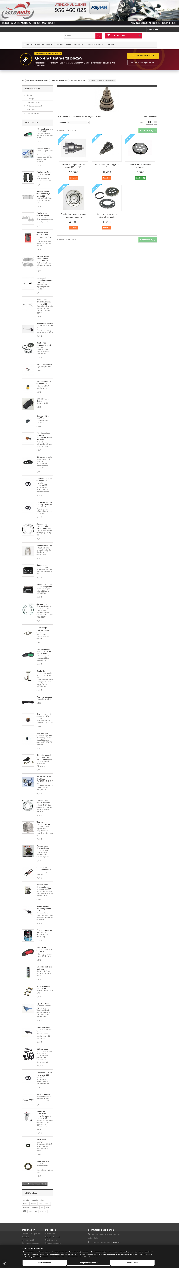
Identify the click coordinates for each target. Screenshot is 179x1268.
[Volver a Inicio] (22, 80)
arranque (43, 1211)
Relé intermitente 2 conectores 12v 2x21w (44, 716)
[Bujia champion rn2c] (28, 370)
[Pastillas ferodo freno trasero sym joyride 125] (28, 197)
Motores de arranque (78, 80)
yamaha (26, 1200)
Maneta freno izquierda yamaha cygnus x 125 (44, 302)
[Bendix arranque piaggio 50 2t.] (106, 148)
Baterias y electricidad (59, 80)
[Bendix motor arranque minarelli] (140, 148)
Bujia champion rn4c (45, 364)
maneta (35, 1207)
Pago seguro (30, 109)
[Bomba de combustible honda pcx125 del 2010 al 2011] (28, 676)
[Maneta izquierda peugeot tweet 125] (28, 1100)
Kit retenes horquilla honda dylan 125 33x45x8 (44, 459)
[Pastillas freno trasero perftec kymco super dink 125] (28, 238)
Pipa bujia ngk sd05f (44, 697)
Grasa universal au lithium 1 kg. (44, 931)
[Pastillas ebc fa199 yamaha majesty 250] (28, 177)
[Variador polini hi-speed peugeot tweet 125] (28, 154)
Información (32, 88)
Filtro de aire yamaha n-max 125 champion (44, 949)
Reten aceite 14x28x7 (42, 1141)
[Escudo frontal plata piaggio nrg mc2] (28, 551)
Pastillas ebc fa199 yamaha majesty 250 (44, 174)
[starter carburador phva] (28, 760)
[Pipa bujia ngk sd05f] (28, 702)
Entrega (29, 95)
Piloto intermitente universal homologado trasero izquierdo (44, 436)
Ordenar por (61, 122)
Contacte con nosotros (30, 1243)
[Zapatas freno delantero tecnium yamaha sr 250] (28, 609)
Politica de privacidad (34, 106)
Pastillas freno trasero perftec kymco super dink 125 (44, 236)
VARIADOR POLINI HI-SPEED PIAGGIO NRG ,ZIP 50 (45, 780)
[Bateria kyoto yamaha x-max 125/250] (28, 570)
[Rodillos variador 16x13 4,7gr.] (28, 992)
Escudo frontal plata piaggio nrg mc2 (44, 547)
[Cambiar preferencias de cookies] (5, 1263)
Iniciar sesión (152, 29)
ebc (42, 1207)
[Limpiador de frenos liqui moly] (28, 972)
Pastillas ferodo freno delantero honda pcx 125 (43, 258)
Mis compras (50, 1234)
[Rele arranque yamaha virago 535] (28, 739)
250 (24, 1211)
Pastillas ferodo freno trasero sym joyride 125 (44, 194)
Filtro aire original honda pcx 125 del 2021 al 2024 (44, 651)
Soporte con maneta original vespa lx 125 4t (45, 325)
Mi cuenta (50, 1229)
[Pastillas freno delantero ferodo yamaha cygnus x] (28, 851)
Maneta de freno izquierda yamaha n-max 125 (45, 280)
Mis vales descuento (53, 1237)
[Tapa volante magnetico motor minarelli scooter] (28, 827)
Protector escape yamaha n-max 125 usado (44, 1029)
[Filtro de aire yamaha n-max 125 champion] (28, 953)
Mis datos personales (53, 1243)
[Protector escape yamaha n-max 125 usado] (28, 1033)
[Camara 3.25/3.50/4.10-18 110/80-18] (28, 404)
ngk (47, 1207)
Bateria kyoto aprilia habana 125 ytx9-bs (44, 585)
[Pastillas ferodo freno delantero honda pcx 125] (28, 262)
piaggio (35, 1200)
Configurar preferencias (88, 1263)
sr (36, 1211)
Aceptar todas (132, 1263)
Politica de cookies (33, 113)
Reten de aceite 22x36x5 (43, 1162)
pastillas (26, 1207)
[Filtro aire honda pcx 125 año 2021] (28, 134)
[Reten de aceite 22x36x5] (28, 1167)
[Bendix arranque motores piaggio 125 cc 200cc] (73, 148)
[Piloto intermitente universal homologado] (28, 439)
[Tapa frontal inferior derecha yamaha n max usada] (28, 1009)
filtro (42, 1200)
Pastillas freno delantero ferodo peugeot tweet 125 (44, 887)
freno (31, 1211)
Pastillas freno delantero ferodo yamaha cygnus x (44, 848)
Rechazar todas (44, 1263)
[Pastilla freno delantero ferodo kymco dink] (28, 218)
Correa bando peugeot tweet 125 (44, 868)
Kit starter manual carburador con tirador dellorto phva (44, 757)
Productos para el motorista (70, 44)
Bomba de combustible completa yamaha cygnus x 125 (44, 1115)
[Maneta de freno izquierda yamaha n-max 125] (28, 283)
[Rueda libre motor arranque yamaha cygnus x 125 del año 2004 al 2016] (73, 198)
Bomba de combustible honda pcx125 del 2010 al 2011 (44, 674)
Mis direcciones (51, 1240)
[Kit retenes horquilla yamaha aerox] (28, 484)
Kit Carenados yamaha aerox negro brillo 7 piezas (45, 1051)
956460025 (116, 1242)
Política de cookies (90, 1257)
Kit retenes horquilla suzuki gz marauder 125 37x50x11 (44, 504)
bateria (25, 1204)
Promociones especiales (31, 1234)
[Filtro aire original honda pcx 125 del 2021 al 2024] (28, 655)
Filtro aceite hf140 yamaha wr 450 (44, 383)
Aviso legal (30, 99)
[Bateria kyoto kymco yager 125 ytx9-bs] (28, 590)
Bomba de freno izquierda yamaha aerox (44, 908)
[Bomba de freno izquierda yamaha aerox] (28, 912)
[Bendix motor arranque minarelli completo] (28, 348)
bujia (40, 1204)
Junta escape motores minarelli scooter (43, 630)
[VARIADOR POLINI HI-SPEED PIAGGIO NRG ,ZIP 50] (28, 782)
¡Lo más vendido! (28, 1240)
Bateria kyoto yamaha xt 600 (42, 566)
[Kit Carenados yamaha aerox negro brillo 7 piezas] (28, 1054)
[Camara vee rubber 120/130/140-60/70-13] (28, 421)
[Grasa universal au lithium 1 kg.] (28, 935)
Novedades (31, 122)
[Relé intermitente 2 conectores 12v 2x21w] (28, 719)
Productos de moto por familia (38, 44)
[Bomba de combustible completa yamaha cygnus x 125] (28, 1117)
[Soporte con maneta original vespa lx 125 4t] (28, 329)
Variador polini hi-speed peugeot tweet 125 (45, 150)
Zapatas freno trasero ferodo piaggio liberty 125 (44, 526)
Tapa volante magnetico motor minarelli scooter (43, 824)
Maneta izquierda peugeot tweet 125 (44, 1095)
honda (33, 1204)
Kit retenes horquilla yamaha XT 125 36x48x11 (44, 1075)
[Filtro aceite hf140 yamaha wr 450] (28, 387)
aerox (47, 1204)
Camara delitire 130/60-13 (43, 417)
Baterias (111, 44)
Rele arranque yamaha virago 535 (44, 734)
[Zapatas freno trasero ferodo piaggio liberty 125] (28, 529)
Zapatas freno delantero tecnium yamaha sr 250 (44, 606)
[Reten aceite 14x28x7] (28, 1145)
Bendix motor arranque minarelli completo (44, 345)
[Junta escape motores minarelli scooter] (28, 633)
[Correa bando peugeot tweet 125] (28, 873)
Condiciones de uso (33, 102)
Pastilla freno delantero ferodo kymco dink (43, 215)
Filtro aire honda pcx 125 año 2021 (45, 130)
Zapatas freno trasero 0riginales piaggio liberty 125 (44, 802)
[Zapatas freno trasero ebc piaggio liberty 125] (28, 806)
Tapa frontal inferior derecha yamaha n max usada (44, 1005)
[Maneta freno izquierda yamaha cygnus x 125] (28, 305)
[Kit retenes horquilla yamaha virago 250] (28, 462)
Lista (155, 124)
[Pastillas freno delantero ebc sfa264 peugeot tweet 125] (28, 890)
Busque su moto (95, 44)
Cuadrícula (149, 124)
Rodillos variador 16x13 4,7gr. (43, 987)
